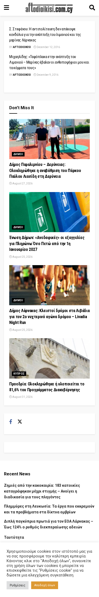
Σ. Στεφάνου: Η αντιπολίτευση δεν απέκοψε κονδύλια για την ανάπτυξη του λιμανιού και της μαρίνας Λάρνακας (45, 34)
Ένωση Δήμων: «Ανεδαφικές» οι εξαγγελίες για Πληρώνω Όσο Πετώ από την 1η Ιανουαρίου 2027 (46, 243)
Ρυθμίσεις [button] (17, 585)
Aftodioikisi (22, 47)
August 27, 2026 (22, 183)
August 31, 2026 (22, 396)
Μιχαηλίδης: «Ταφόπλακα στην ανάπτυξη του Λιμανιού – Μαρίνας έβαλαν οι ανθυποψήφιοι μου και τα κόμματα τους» (49, 62)
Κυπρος (19, 373)
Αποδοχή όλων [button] (44, 585)
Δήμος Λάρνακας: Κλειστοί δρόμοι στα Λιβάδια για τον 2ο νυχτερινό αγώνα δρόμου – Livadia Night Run (49, 316)
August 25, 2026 (22, 256)
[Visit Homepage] (49, 8)
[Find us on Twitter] (19, 422)
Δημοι (18, 154)
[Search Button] (92, 8)
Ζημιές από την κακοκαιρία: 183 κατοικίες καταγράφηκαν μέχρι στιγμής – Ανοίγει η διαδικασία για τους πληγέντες (42, 491)
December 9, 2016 (47, 74)
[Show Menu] (6, 8)
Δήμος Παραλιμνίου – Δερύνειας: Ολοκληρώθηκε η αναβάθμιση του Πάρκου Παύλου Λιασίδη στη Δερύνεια (45, 170)
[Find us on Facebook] (10, 422)
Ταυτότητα (14, 537)
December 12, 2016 (48, 47)
